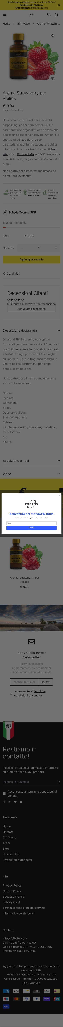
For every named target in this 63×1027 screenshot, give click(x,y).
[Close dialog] (59, 495)
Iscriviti (31, 528)
